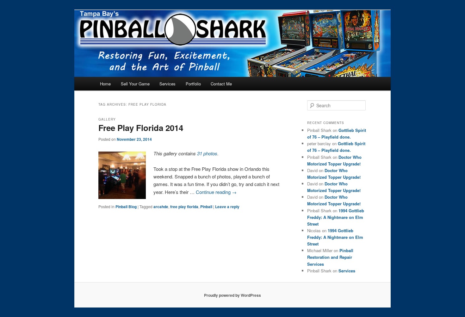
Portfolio (193, 84)
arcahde (160, 206)
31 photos (207, 153)
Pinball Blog (126, 206)
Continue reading (216, 192)
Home (105, 84)
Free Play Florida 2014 (140, 128)
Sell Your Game (135, 84)
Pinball (206, 206)
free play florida (184, 206)
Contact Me (221, 84)
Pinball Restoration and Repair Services (330, 257)
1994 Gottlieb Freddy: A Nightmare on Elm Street (335, 217)
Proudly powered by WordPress (232, 295)
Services (167, 84)
